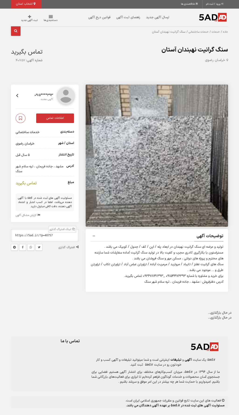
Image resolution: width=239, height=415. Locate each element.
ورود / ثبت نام (213, 4)
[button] (157, 236)
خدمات (216, 32)
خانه (225, 32)
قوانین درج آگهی (99, 17)
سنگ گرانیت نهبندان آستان (195, 50)
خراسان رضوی (215, 60)
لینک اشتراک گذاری (61, 229)
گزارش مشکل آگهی (26, 215)
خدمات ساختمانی (199, 32)
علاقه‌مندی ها (188, 4)
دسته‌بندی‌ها (51, 20)
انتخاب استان (25, 4)
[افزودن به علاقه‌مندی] (20, 118)
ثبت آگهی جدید (29, 20)
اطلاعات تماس (55, 118)
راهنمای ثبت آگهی (128, 17)
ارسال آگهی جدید (157, 17)
